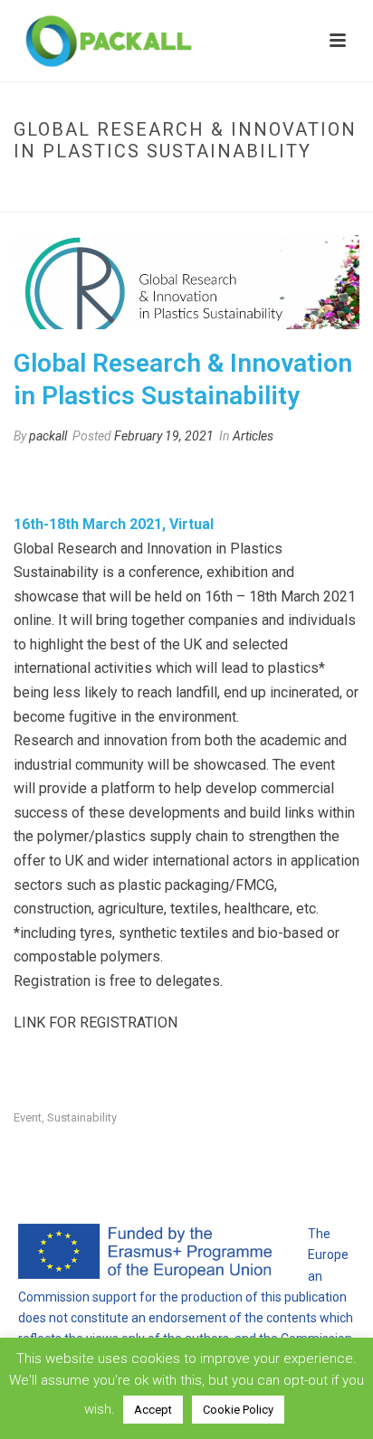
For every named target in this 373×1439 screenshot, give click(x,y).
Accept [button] (153, 1409)
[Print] (62, 475)
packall (48, 436)
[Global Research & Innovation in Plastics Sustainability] (186, 282)
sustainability (82, 1117)
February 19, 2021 (164, 436)
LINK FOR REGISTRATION (95, 1022)
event (28, 1117)
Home (58, 189)
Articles (253, 436)
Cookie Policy (238, 1409)
